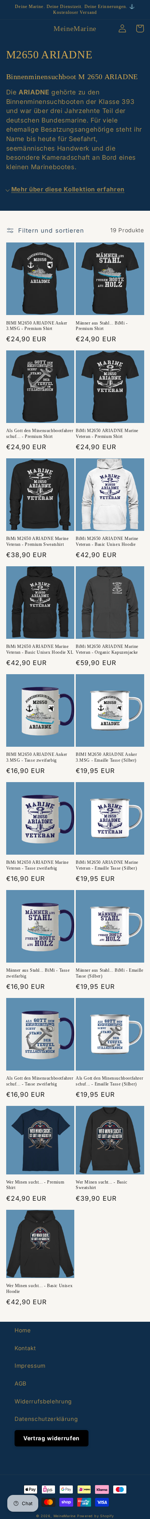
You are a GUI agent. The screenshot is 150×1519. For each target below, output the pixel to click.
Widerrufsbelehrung (43, 1401)
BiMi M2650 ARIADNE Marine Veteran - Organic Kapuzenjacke (107, 649)
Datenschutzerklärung (46, 1418)
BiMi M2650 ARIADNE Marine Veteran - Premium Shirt (107, 433)
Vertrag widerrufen (51, 1438)
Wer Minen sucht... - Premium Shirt (35, 1185)
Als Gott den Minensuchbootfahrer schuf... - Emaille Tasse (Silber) (109, 1081)
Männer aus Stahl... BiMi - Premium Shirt (102, 325)
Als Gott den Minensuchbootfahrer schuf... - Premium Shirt (40, 433)
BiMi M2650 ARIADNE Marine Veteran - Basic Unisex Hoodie (107, 541)
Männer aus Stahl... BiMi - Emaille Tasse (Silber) (109, 973)
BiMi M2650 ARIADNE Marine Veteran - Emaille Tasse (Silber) (107, 865)
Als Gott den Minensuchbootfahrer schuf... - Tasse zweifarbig (40, 1081)
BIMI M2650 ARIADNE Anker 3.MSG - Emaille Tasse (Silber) (106, 757)
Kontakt (25, 1348)
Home (23, 1330)
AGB (21, 1383)
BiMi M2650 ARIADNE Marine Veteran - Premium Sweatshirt (37, 541)
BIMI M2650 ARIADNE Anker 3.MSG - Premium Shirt (36, 325)
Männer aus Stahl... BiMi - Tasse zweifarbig (38, 973)
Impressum (30, 1365)
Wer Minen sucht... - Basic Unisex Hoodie (39, 1288)
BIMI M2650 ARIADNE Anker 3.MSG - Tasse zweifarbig (36, 757)
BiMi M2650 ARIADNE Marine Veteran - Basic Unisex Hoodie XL (40, 649)
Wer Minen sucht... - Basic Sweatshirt (101, 1185)
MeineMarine (65, 1516)
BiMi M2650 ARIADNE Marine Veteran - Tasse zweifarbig (37, 865)
